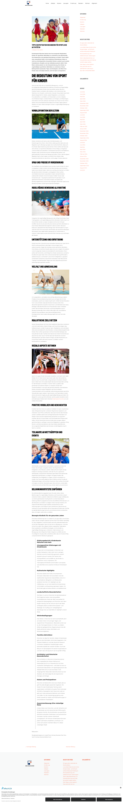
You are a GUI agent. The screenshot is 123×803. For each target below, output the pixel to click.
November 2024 (84, 133)
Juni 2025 (82, 117)
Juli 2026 (82, 92)
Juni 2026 (82, 94)
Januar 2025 (83, 128)
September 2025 (84, 110)
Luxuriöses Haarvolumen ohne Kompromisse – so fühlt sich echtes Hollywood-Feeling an (88, 49)
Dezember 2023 (84, 158)
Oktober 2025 (83, 108)
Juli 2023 (82, 170)
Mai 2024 (82, 147)
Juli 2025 (82, 115)
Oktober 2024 (83, 135)
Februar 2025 (83, 126)
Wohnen (87, 3)
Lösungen (65, 3)
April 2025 (82, 122)
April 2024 (82, 149)
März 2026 (82, 101)
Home (47, 3)
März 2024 (83, 151)
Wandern (80, 3)
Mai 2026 (82, 96)
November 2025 (84, 105)
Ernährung (73, 3)
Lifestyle (53, 3)
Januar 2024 (83, 156)
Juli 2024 (82, 142)
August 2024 (83, 140)
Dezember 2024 (84, 131)
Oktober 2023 (83, 163)
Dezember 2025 (84, 103)
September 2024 (84, 138)
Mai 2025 (82, 119)
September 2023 (84, 165)
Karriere (59, 3)
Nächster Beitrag (71, 746)
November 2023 (84, 161)
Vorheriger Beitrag (30, 746)
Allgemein (94, 3)
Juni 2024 (82, 145)
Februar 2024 (83, 154)
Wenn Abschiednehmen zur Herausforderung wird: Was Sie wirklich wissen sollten (88, 60)
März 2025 (82, 124)
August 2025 (83, 112)
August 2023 (83, 168)
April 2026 (82, 98)
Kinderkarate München (58, 399)
